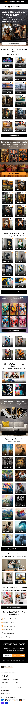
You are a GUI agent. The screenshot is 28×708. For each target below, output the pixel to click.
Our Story (15, 682)
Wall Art (17, 588)
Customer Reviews (18, 687)
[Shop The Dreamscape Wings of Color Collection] (14, 314)
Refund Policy (5, 687)
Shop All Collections (14, 548)
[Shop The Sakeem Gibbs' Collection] (14, 158)
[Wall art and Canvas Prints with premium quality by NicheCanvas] (14, 6)
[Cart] (25, 7)
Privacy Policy (23, 660)
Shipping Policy (5, 690)
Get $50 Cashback (19, 655)
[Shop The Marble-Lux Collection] (14, 417)
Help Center (4, 682)
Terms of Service (17, 660)
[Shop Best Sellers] (14, 27)
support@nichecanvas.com (8, 672)
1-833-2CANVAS (5, 670)
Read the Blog (16, 685)
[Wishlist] (22, 7)
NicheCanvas (12, 697)
